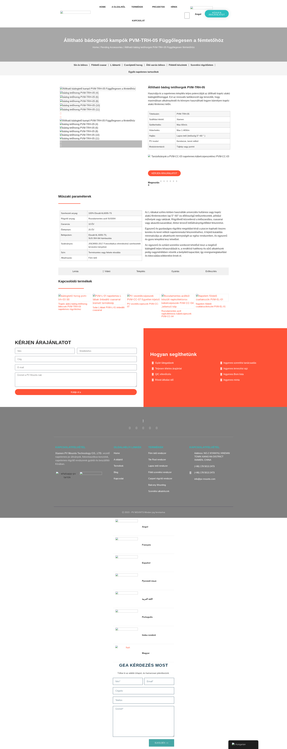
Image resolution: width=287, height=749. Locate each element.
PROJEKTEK (158, 7)
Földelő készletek (178, 65)
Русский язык (149, 581)
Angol (198, 14)
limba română (149, 635)
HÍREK (174, 7)
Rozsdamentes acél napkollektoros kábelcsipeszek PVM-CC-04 (176, 314)
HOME (102, 7)
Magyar (145, 653)
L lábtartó (115, 65)
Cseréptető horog (133, 65)
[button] (187, 10)
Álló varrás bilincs (155, 65)
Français (146, 545)
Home (96, 47)
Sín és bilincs (81, 65)
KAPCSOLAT (138, 20)
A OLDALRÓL (118, 7)
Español (146, 563)
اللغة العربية (147, 599)
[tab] (74, 271)
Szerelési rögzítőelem (202, 65)
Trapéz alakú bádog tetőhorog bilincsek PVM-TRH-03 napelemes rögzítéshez (72, 306)
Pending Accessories (112, 47)
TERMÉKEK (137, 7)
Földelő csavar (99, 65)
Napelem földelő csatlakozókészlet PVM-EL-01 (211, 305)
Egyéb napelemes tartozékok (144, 72)
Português (147, 617)
